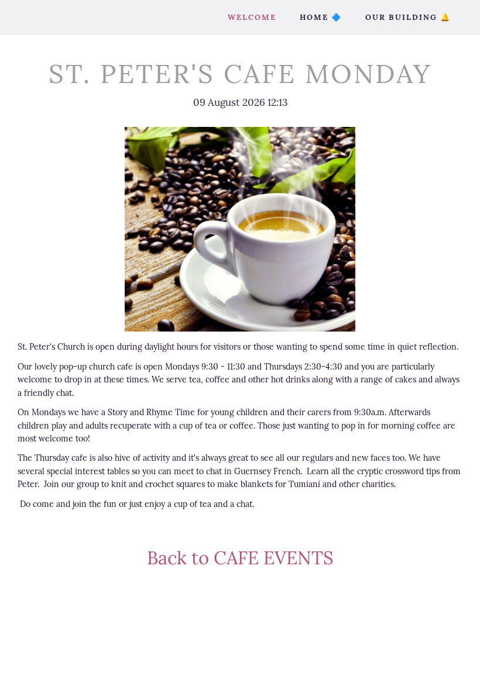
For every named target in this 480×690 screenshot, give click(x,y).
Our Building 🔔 (408, 17)
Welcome (252, 17)
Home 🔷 (321, 17)
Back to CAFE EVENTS (240, 557)
